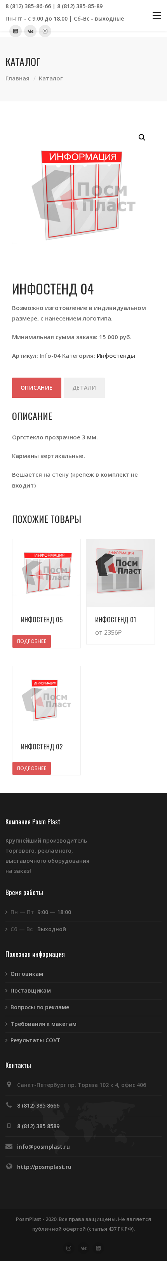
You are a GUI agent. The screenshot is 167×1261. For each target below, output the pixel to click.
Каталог (51, 78)
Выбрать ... (131, 625)
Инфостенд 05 (42, 619)
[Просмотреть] (46, 573)
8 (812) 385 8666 (38, 1105)
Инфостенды (116, 355)
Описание (37, 387)
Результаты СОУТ (35, 1040)
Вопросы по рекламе (39, 1007)
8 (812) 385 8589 (38, 1126)
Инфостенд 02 (42, 746)
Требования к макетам (43, 1024)
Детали (84, 387)
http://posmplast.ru (44, 1166)
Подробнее (31, 641)
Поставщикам (30, 990)
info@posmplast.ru (43, 1146)
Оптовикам (26, 973)
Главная (17, 78)
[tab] (36, 388)
